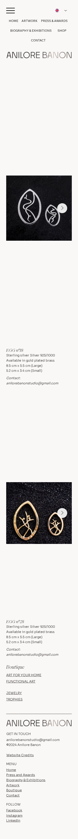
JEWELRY (14, 693)
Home (11, 770)
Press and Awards (20, 775)
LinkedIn (13, 820)
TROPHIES (14, 699)
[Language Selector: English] (61, 10)
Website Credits (20, 755)
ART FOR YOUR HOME (23, 675)
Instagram (14, 815)
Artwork (12, 785)
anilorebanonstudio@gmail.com (32, 383)
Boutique (14, 790)
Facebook (14, 810)
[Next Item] (62, 208)
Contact (13, 795)
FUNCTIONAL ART (20, 681)
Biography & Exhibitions (25, 780)
